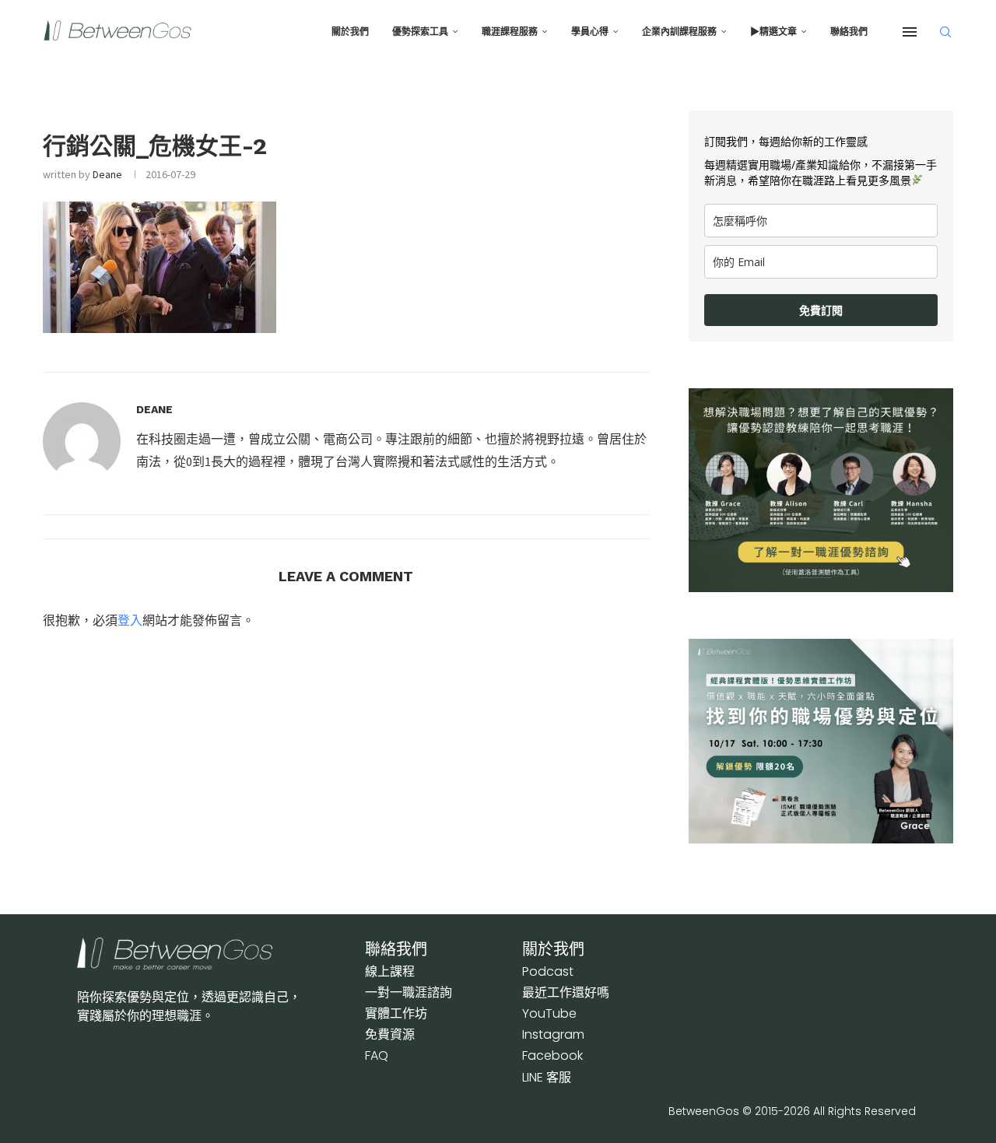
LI (546, 1077)
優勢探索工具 (420, 31)
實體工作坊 (396, 1013)
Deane (107, 174)
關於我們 (350, 31)
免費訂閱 (821, 310)
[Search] (945, 32)
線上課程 (390, 971)
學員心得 (589, 31)
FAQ (376, 1055)
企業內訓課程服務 (679, 31)
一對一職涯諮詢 (408, 992)
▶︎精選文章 (773, 31)
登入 (129, 620)
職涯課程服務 (510, 31)
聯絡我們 (849, 31)
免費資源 (390, 1034)
